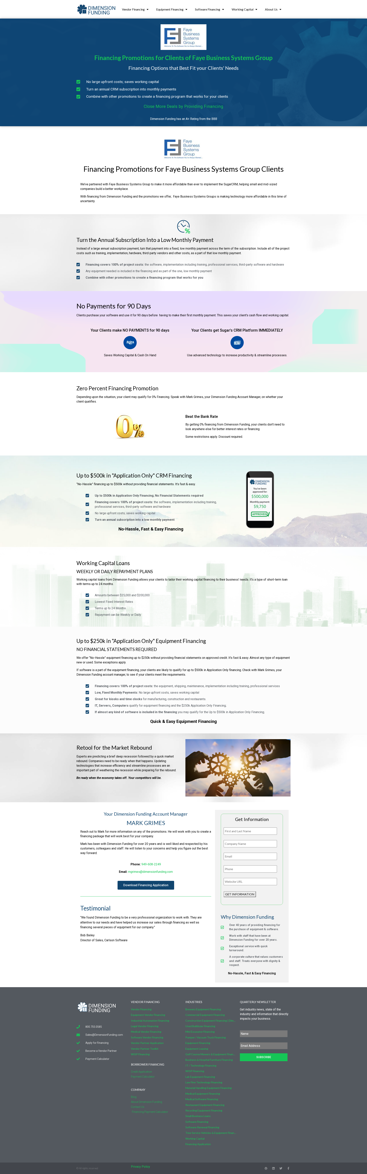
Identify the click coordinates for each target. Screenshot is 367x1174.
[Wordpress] (266, 1168)
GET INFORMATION (239, 894)
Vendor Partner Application (147, 1043)
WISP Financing (140, 1054)
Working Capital (242, 9)
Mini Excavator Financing (200, 1031)
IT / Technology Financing (200, 1065)
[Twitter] (280, 1168)
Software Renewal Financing (202, 1127)
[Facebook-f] (288, 1168)
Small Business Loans (198, 1116)
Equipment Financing (170, 9)
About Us (271, 9)
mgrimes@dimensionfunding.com (150, 872)
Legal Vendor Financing (144, 1026)
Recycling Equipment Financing (203, 1110)
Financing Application (198, 1144)
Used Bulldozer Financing (200, 1026)
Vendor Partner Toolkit (144, 1048)
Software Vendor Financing (147, 1037)
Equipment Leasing (196, 1048)
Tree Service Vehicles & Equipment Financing (210, 1132)
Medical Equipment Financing (202, 1093)
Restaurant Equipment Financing (204, 1104)
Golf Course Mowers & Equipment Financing (210, 1054)
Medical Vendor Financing (146, 1031)
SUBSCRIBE (263, 1057)
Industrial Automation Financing (150, 1020)
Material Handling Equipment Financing (208, 1087)
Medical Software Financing (201, 1099)
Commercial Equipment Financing (205, 1014)
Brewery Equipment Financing (203, 1009)
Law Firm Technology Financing (203, 1082)
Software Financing (207, 9)
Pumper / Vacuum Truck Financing (205, 1037)
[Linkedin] (273, 1168)
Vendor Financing (133, 9)
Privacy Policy (140, 1166)
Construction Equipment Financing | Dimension (210, 1020)
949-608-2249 (151, 864)
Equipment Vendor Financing (148, 1014)
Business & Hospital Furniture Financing (209, 1059)
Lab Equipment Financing (200, 1076)
